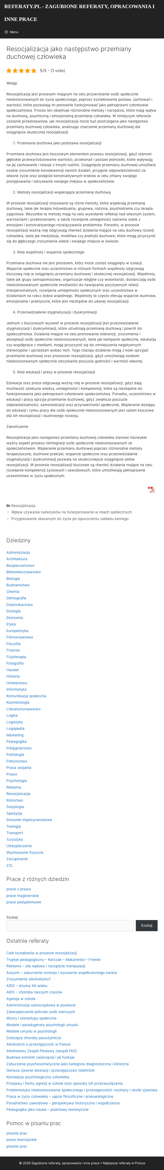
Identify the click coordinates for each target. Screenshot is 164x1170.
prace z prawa (18, 889)
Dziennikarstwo (19, 605)
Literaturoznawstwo (23, 709)
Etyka (11, 624)
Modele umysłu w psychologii (31, 1031)
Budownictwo (18, 585)
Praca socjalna (18, 767)
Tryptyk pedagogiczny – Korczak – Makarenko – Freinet (53, 959)
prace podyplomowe (23, 902)
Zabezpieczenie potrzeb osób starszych (40, 1012)
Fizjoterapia (16, 657)
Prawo (11, 774)
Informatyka (16, 689)
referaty (125, 1163)
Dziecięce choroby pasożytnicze (33, 1038)
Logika (12, 715)
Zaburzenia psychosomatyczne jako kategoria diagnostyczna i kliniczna (67, 1064)
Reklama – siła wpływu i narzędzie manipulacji (45, 966)
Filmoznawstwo (19, 637)
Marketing (14, 735)
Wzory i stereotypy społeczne (31, 1018)
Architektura (16, 559)
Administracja (18, 552)
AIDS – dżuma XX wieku (26, 986)
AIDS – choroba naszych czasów (34, 992)
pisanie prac (16, 1133)
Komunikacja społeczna (26, 696)
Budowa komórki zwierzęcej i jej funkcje (40, 1057)
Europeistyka (17, 631)
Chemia (12, 591)
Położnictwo (16, 761)
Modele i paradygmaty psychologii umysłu (42, 1025)
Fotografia (15, 663)
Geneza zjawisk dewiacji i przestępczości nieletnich (50, 1070)
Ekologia (13, 611)
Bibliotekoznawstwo (23, 572)
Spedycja (14, 813)
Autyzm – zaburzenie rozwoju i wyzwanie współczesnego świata (61, 973)
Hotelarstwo (16, 683)
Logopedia (15, 728)
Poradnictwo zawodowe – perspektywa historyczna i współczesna (63, 1103)
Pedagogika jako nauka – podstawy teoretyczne (47, 1109)
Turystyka (14, 839)
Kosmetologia (17, 702)
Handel (12, 670)
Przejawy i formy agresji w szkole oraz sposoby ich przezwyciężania (64, 1083)
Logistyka (14, 722)
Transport (14, 833)
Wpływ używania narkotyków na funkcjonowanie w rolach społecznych (71, 512)
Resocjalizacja (23, 506)
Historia (13, 676)
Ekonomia (14, 618)
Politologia (15, 754)
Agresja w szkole (20, 999)
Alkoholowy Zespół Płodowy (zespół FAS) (41, 1051)
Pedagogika (16, 741)
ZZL (9, 865)
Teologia (13, 826)
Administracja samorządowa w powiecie (41, 1005)
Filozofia (13, 644)
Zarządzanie (17, 859)
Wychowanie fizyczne (24, 852)
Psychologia (16, 781)
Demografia (16, 598)
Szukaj (12, 917)
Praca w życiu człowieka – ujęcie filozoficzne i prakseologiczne (59, 1096)
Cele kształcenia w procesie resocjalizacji (41, 953)
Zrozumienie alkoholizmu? (28, 979)
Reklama (13, 787)
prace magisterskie (22, 896)
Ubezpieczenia (19, 846)
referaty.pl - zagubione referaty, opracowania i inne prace (79, 12)
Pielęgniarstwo (19, 748)
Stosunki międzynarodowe (29, 820)
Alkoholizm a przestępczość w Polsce (38, 1044)
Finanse (13, 650)
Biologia (13, 578)
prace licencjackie (21, 1140)
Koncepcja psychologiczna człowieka (37, 1077)
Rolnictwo (14, 800)
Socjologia (15, 807)
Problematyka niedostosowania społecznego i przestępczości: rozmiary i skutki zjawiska (81, 1090)
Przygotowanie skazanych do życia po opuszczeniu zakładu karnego (70, 519)
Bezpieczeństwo (20, 565)
